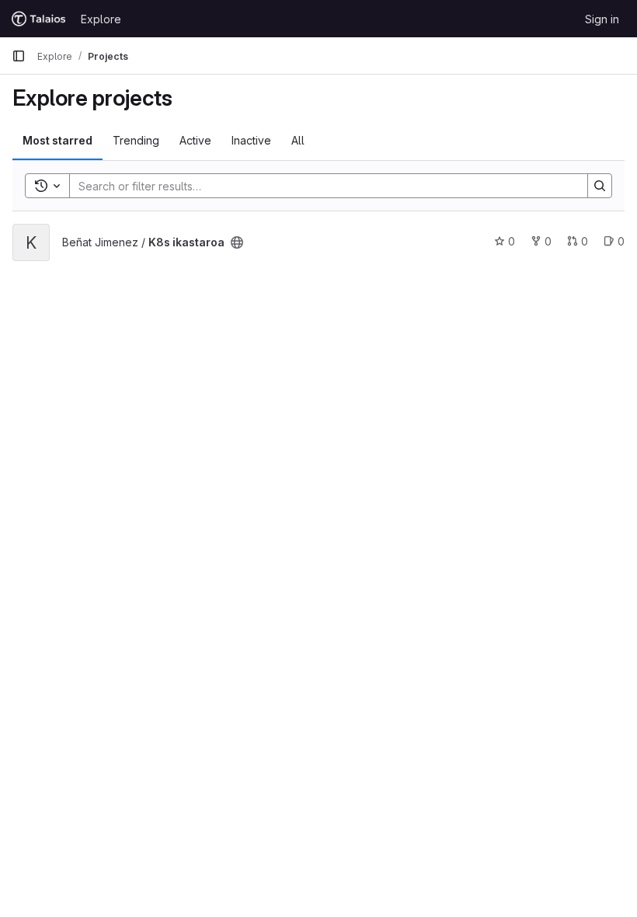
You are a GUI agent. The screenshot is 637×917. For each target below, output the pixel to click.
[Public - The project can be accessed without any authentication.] (237, 242)
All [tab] (298, 140)
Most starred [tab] (57, 140)
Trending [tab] (136, 140)
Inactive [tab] (251, 140)
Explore (101, 19)
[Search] (599, 185)
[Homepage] (38, 18)
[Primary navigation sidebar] (18, 56)
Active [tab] (195, 140)
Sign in (602, 19)
